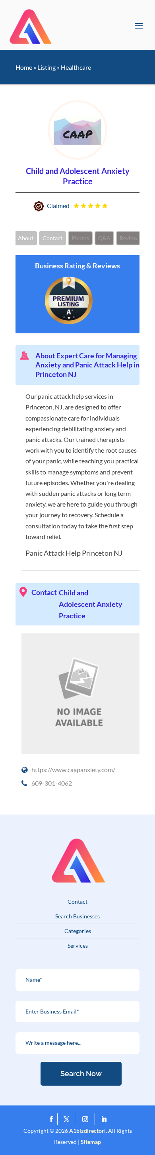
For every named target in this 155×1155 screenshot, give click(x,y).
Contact (52, 238)
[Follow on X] (68, 1119)
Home (23, 67)
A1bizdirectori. (88, 1130)
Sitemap (91, 1141)
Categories (77, 930)
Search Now (81, 1073)
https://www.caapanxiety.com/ (73, 769)
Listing (46, 67)
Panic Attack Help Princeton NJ (73, 553)
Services (78, 945)
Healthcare (76, 67)
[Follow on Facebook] (51, 1119)
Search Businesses (77, 916)
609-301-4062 (51, 783)
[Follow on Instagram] (87, 1119)
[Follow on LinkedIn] (104, 1119)
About (25, 238)
